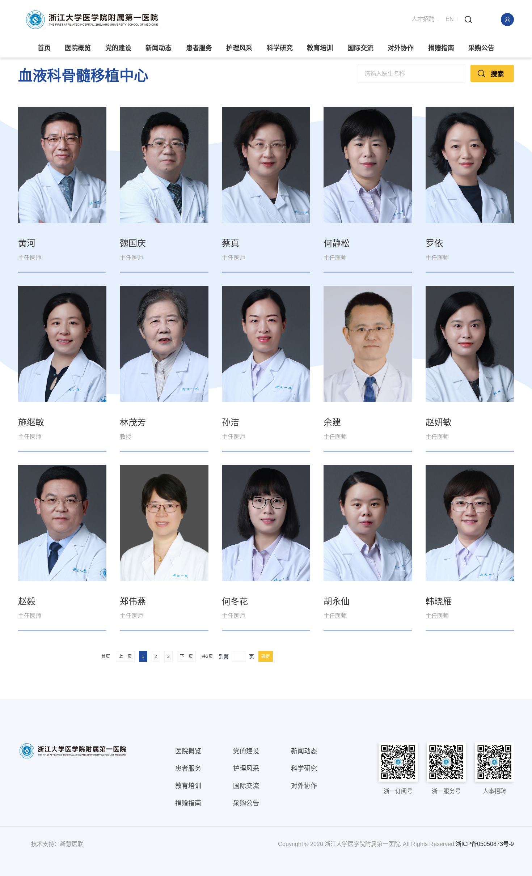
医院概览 (78, 48)
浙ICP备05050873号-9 (485, 844)
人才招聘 (423, 19)
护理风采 (239, 48)
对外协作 (401, 48)
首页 (44, 48)
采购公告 (481, 48)
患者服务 (199, 48)
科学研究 (280, 48)
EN (450, 19)
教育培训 (320, 48)
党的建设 (118, 48)
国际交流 (360, 48)
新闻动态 (158, 48)
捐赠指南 (441, 48)
